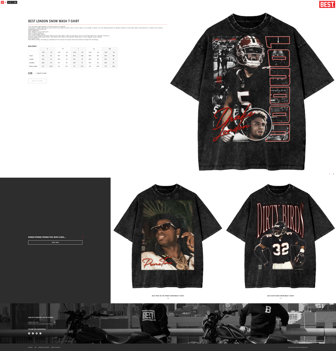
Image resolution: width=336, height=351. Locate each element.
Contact (30, 347)
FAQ (35, 347)
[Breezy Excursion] (327, 4)
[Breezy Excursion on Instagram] (37, 333)
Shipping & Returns (43, 347)
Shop (9, 2)
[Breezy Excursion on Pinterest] (40, 333)
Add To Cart (37, 81)
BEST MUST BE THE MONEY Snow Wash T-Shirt (168, 296)
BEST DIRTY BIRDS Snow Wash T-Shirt (280, 296)
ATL (15, 2)
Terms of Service (55, 347)
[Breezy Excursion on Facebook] (33, 333)
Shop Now (55, 242)
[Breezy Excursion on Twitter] (29, 333)
